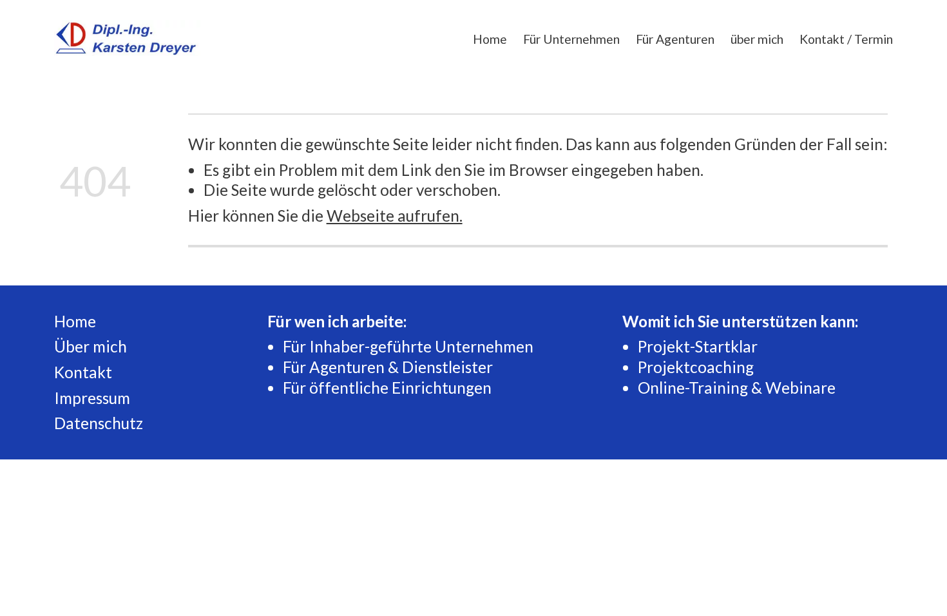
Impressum (92, 398)
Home (490, 39)
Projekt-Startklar (698, 346)
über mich (757, 39)
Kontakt (83, 372)
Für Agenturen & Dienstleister (388, 367)
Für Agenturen (675, 39)
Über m (80, 346)
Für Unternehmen (571, 39)
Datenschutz (98, 423)
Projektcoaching (696, 367)
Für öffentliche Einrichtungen (387, 387)
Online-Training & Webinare (737, 387)
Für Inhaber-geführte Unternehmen (408, 346)
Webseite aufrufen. (395, 215)
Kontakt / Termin (846, 39)
